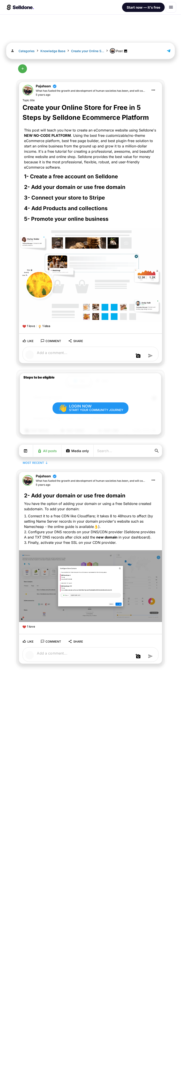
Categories (27, 51)
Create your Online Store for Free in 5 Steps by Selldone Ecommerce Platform (87, 51)
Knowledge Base (52, 51)
